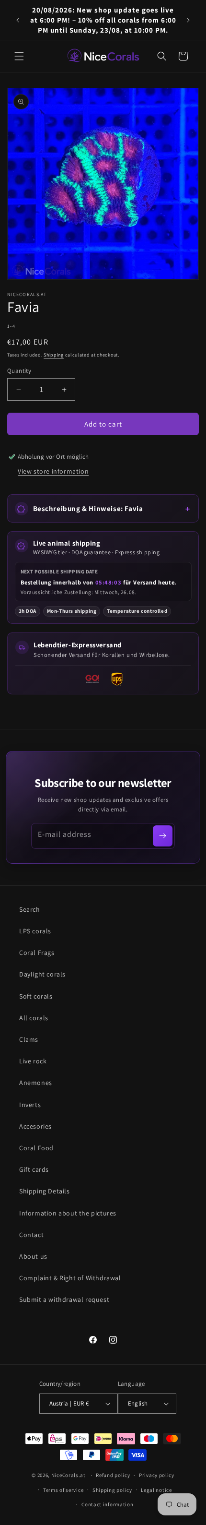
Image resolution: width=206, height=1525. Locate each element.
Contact (31, 1234)
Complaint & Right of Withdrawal (70, 1278)
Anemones (35, 1082)
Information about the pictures (67, 1213)
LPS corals (35, 931)
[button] (19, 56)
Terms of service (63, 1490)
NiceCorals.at (68, 1475)
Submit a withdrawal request (64, 1299)
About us (33, 1256)
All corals (33, 1017)
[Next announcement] (188, 20)
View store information (53, 471)
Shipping (54, 355)
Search (29, 909)
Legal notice (156, 1490)
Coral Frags (37, 952)
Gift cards (34, 1169)
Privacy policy (156, 1475)
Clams (28, 1039)
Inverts (30, 1104)
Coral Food (36, 1148)
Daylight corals (42, 974)
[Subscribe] (162, 835)
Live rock (32, 1061)
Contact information (107, 1504)
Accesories (35, 1126)
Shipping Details (44, 1191)
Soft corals (36, 996)
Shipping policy (112, 1490)
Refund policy (113, 1475)
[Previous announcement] (17, 20)
